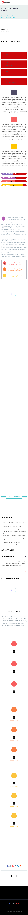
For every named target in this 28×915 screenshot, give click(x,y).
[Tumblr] (15, 866)
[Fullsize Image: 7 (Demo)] (14, 323)
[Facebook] (8, 866)
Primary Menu (25, 2)
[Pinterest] (13, 866)
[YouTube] (18, 903)
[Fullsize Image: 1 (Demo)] (14, 475)
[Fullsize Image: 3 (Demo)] (14, 424)
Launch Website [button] (14, 497)
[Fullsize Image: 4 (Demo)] (14, 399)
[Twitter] (10, 866)
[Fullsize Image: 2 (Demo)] (14, 450)
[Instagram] (14, 903)
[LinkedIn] (18, 866)
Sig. (13, 876)
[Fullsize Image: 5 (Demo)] (14, 374)
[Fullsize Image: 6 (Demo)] (14, 349)
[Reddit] (20, 866)
